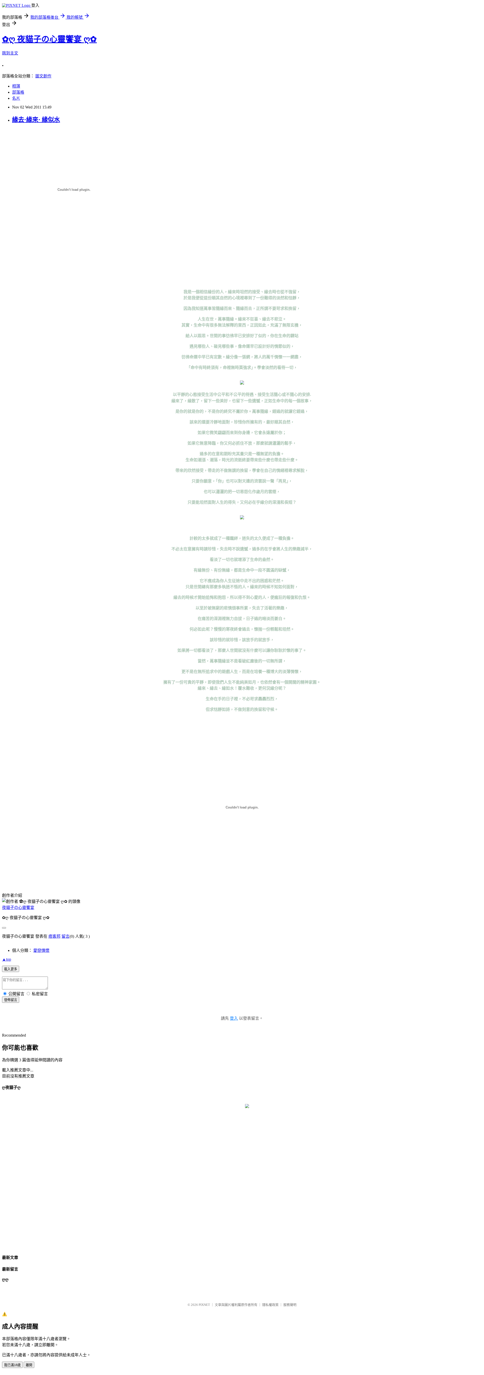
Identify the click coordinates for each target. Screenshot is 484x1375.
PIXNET (204, 1305)
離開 (29, 1365)
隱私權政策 (270, 1305)
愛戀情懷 (41, 950)
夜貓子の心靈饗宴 (18, 907)
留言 (66, 936)
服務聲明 (289, 1305)
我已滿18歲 (12, 1365)
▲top (6, 959)
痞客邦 (54, 936)
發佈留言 (10, 1000)
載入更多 (10, 969)
